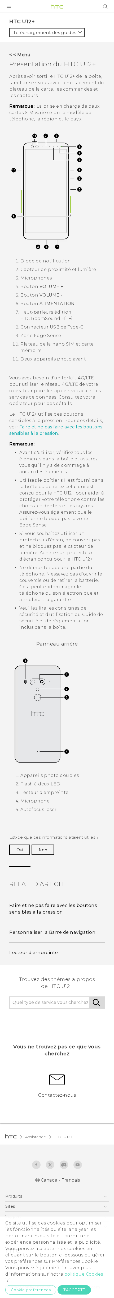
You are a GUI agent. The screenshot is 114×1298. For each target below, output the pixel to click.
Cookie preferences (31, 1290)
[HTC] (57, 6)
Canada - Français (60, 1180)
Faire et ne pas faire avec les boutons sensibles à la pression (53, 909)
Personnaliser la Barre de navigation (52, 932)
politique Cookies (83, 1274)
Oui (19, 849)
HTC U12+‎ (63, 1136)
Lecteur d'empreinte (33, 952)
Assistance (35, 1136)
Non (43, 849)
